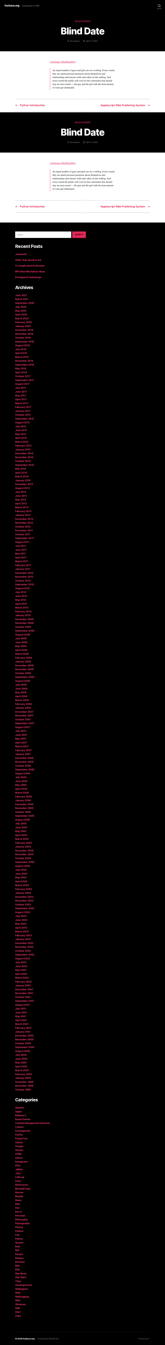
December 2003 (24, 896)
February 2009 (23, 657)
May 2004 (20, 877)
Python (19, 1238)
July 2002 (20, 962)
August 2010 (22, 588)
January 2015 (22, 449)
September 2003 (24, 908)
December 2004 (24, 850)
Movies (19, 1192)
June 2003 (21, 920)
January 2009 (23, 661)
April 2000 (21, 1066)
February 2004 (23, 889)
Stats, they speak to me (28, 260)
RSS (17, 1269)
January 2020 (23, 326)
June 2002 (21, 966)
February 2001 (23, 1028)
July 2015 (20, 426)
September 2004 (24, 862)
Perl (17, 1208)
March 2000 (22, 1070)
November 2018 (24, 360)
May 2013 (20, 499)
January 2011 (22, 569)
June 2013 (21, 495)
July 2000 (21, 1055)
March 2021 (21, 299)
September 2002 (24, 954)
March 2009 (22, 653)
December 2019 (24, 330)
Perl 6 (18, 1211)
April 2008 (21, 696)
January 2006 (23, 800)
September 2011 (24, 538)
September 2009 (24, 630)
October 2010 (23, 580)
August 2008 (22, 681)
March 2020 (22, 318)
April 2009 (21, 650)
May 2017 (20, 395)
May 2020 (20, 310)
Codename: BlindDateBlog (63, 61)
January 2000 (23, 1078)
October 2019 (23, 337)
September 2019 (24, 341)
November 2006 (24, 761)
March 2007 (22, 746)
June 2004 (21, 873)
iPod (17, 1165)
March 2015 (21, 441)
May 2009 (20, 646)
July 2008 (21, 684)
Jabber (19, 1169)
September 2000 (24, 1047)
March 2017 (21, 403)
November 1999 (24, 1085)
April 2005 (21, 835)
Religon (19, 1258)
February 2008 (23, 704)
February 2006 (23, 796)
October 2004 (23, 858)
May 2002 (20, 970)
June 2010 (21, 596)
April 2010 (21, 603)
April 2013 (21, 503)
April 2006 (21, 789)
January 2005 (23, 846)
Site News (21, 1273)
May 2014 (20, 468)
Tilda (18, 1281)
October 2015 (23, 414)
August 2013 (22, 488)
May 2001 (20, 1016)
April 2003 (21, 927)
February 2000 (23, 1074)
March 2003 (22, 931)
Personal (20, 1215)
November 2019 (24, 334)
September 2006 (24, 769)
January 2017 (22, 411)
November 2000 (24, 1039)
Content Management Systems (32, 1123)
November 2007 (24, 715)
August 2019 (22, 345)
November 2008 (24, 669)
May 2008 (20, 692)
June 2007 (21, 735)
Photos (19, 1227)
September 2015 (24, 418)
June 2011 (21, 549)
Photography (22, 1223)
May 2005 (20, 831)
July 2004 (21, 869)
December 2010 (24, 573)
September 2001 (24, 1001)
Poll (17, 1235)
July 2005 (20, 823)
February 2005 (23, 842)
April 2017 (21, 399)
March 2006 (22, 792)
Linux (18, 1181)
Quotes (19, 1242)
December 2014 (24, 453)
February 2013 (23, 511)
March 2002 (22, 977)
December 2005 (24, 804)
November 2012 (24, 522)
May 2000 (20, 1062)
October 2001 (23, 997)
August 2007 (22, 727)
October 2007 (23, 719)
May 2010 (20, 600)
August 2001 (22, 1004)
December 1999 (24, 1082)
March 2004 (22, 885)
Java (18, 1173)
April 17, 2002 (92, 41)
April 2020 (21, 314)
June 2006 (21, 781)
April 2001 (21, 1020)
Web (17, 1292)
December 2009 (24, 619)
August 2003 (22, 912)
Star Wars (20, 1277)
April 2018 (21, 372)
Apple (18, 1111)
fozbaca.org (11, 5)
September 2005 (24, 815)
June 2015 (21, 430)
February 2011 (23, 565)
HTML (18, 1154)
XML (17, 1308)
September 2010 (24, 584)
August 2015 (22, 422)
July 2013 (20, 492)
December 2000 (24, 1035)
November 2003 (24, 900)
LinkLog (19, 1177)
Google (19, 1146)
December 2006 (24, 758)
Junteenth (21, 254)
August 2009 (22, 634)
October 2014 (23, 461)
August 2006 (22, 773)
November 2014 (24, 457)
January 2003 (23, 939)
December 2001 (24, 989)
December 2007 (24, 711)
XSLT (18, 1312)
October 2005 (23, 812)
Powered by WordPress (48, 1339)
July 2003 (20, 916)
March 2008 (22, 700)
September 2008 (24, 677)
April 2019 (21, 353)
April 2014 (21, 472)
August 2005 (22, 819)
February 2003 (23, 935)
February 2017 (23, 407)
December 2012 (24, 519)
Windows (20, 1304)
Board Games (22, 1119)
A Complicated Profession (30, 265)
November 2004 (24, 854)
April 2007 (21, 742)
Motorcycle (21, 1184)
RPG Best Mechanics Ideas (30, 271)
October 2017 (23, 376)
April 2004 (21, 881)
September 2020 (24, 303)
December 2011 (24, 530)
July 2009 (21, 638)
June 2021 (21, 295)
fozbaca (76, 41)
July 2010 (20, 592)
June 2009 (21, 642)
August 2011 (22, 542)
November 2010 (24, 576)
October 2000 (23, 1043)
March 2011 (21, 561)
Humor (19, 1157)
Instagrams (21, 1161)
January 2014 (23, 480)
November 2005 (24, 808)
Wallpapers (21, 1289)
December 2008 (24, 665)
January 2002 (23, 985)
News (18, 1200)
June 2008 (21, 688)
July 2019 (20, 349)
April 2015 (21, 438)
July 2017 (20, 387)
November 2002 (24, 947)
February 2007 (23, 750)
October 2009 (23, 627)
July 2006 (21, 777)
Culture (19, 1127)
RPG (17, 1265)
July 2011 (20, 546)
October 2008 (23, 673)
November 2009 (24, 623)
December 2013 (24, 484)
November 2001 (24, 993)
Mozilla (19, 1196)
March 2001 (21, 1024)
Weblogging (22, 1296)
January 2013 (22, 515)
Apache (19, 1107)
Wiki (17, 1300)
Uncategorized (82, 21)
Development (22, 1130)
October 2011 (22, 534)
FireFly (19, 1134)
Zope (18, 1315)
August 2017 (22, 384)
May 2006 (20, 785)
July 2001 (20, 1008)
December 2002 (24, 943)
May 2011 (20, 553)
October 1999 (23, 1089)
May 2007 (20, 738)
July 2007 (20, 731)
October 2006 (23, 765)
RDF (17, 1250)
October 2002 (23, 950)
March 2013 (21, 507)
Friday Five (21, 1138)
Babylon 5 (20, 1115)
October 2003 (23, 904)
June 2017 (21, 391)
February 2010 (23, 611)
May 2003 (20, 923)
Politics (19, 1231)
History (19, 1150)
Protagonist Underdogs (28, 277)
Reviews (20, 1262)
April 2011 (20, 557)
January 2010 (23, 615)
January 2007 (23, 754)
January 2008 (23, 707)
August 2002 (22, 958)
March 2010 (21, 607)
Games (19, 1142)
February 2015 (23, 445)
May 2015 (20, 434)
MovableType (22, 1188)
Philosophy (21, 1219)
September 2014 (24, 465)
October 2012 (23, 526)
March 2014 (21, 476)
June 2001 (21, 1012)
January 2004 (23, 893)
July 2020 (20, 306)
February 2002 (23, 981)
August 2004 (22, 866)
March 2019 (21, 357)
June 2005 (21, 827)
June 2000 (21, 1058)
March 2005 (22, 839)
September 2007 (24, 723)
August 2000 (22, 1051)
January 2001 (23, 1031)
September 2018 (24, 364)
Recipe (19, 1254)
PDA (17, 1204)
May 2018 (20, 368)
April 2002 (21, 974)
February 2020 (23, 322)
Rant (17, 1246)
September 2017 (24, 380)
